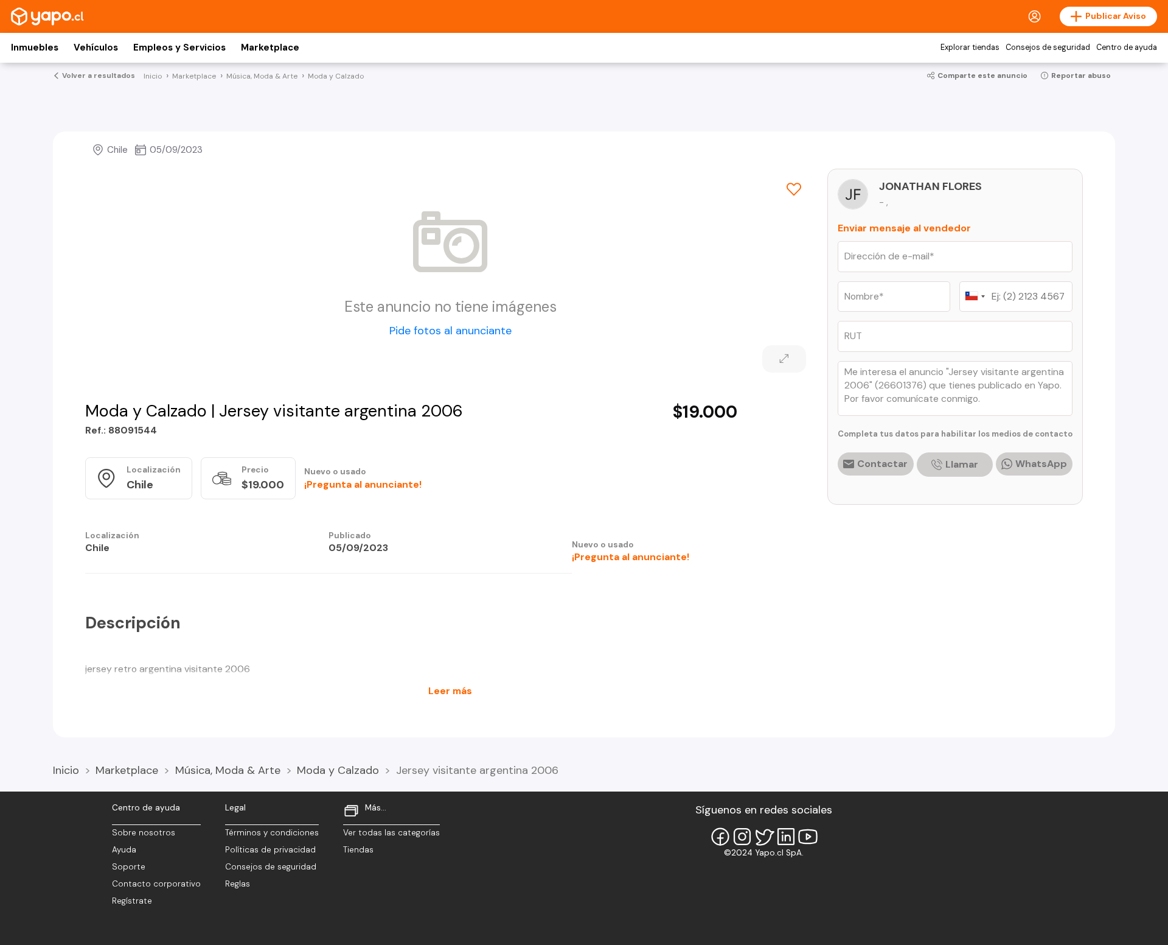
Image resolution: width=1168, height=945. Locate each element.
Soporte (128, 867)
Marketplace (270, 47)
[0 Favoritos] (793, 189)
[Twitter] (764, 837)
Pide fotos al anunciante (450, 330)
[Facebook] (720, 837)
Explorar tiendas (969, 47)
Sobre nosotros (143, 832)
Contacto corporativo (156, 884)
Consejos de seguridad (1048, 47)
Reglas (237, 884)
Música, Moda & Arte (227, 770)
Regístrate (132, 901)
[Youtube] (808, 837)
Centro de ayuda (1126, 47)
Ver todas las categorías (391, 832)
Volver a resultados (98, 75)
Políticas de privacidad (270, 850)
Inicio (66, 770)
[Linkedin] (786, 837)
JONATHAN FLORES (930, 186)
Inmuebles (34, 47)
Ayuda (124, 850)
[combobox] (975, 296)
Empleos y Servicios (179, 47)
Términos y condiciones (272, 832)
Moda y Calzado (338, 770)
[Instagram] (742, 837)
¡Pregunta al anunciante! (363, 484)
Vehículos (96, 47)
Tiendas (358, 850)
